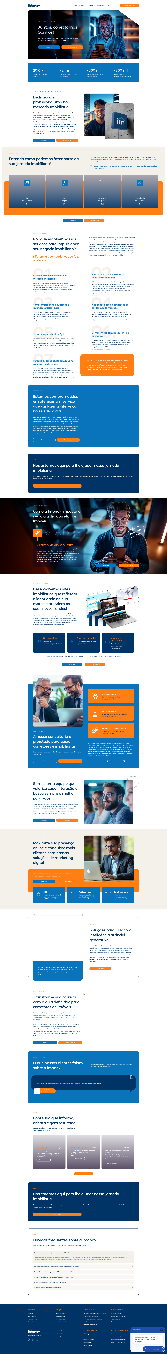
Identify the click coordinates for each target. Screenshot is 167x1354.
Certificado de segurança (90, 1324)
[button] (161, 1329)
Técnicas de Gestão (116, 1336)
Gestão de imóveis (45, 1147)
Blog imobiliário (32, 1316)
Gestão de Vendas (88, 1342)
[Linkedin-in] (29, 1339)
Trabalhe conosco (32, 1319)
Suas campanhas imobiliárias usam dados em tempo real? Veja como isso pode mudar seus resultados (48, 1154)
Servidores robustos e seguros (91, 1316)
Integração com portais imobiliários (93, 1319)
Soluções (100, 5)
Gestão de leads (115, 1319)
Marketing (41, 1148)
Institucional (80, 5)
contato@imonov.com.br (62, 1336)
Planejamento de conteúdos (118, 1316)
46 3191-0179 (59, 1334)
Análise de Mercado (116, 1313)
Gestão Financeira (88, 1345)
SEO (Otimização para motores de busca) (95, 1313)
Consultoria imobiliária (62, 1322)
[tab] (37, 533)
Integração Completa (89, 1348)
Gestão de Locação (89, 1339)
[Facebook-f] (37, 1339)
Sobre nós (30, 1313)
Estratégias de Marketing (118, 1342)
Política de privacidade (34, 1322)
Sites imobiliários (60, 1313)
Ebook (91, 5)
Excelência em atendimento (118, 1339)
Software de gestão (61, 1319)
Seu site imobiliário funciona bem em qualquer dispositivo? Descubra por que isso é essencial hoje (83, 1153)
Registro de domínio (89, 1322)
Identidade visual (115, 1322)
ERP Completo (87, 1334)
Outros (85, 1147)
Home (113, 1334)
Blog (109, 5)
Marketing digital (60, 1316)
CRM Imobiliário (88, 1336)
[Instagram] (33, 1339)
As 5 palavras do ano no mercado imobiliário (117, 1151)
